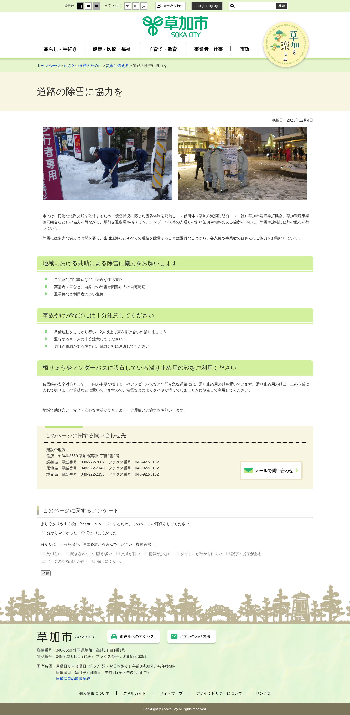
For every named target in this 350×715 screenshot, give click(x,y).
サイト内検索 (232, 6)
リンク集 (263, 693)
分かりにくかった (101, 533)
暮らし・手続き (60, 49)
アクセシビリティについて (219, 693)
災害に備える (117, 66)
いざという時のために (83, 66)
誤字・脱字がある (246, 554)
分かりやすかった (62, 533)
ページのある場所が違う (67, 561)
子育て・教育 (163, 49)
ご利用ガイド (134, 693)
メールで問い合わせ (274, 470)
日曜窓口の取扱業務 (73, 679)
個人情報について (94, 693)
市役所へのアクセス (137, 636)
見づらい (54, 554)
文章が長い (130, 554)
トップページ (48, 66)
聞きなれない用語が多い (91, 554)
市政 (245, 49)
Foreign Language (207, 6)
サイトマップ (171, 693)
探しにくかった (110, 561)
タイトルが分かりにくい (201, 554)
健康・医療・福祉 (112, 49)
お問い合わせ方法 (195, 636)
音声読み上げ (173, 6)
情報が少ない (160, 554)
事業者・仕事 (208, 49)
